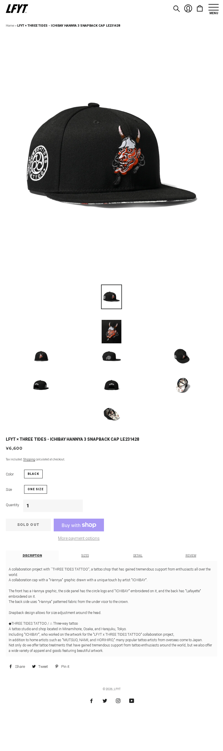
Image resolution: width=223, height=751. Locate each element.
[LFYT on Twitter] (104, 701)
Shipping (29, 459)
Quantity (12, 505)
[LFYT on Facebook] (91, 701)
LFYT (117, 689)
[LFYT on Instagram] (118, 701)
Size (9, 490)
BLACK (33, 473)
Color (10, 474)
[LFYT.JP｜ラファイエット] (17, 9)
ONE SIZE (36, 489)
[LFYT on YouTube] (131, 701)
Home (10, 26)
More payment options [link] (79, 538)
